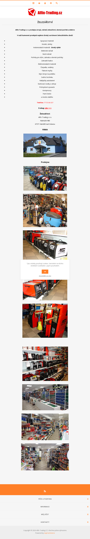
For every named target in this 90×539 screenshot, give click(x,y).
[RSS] (45, 491)
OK (45, 272)
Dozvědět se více (45, 276)
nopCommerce (49, 533)
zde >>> (48, 108)
